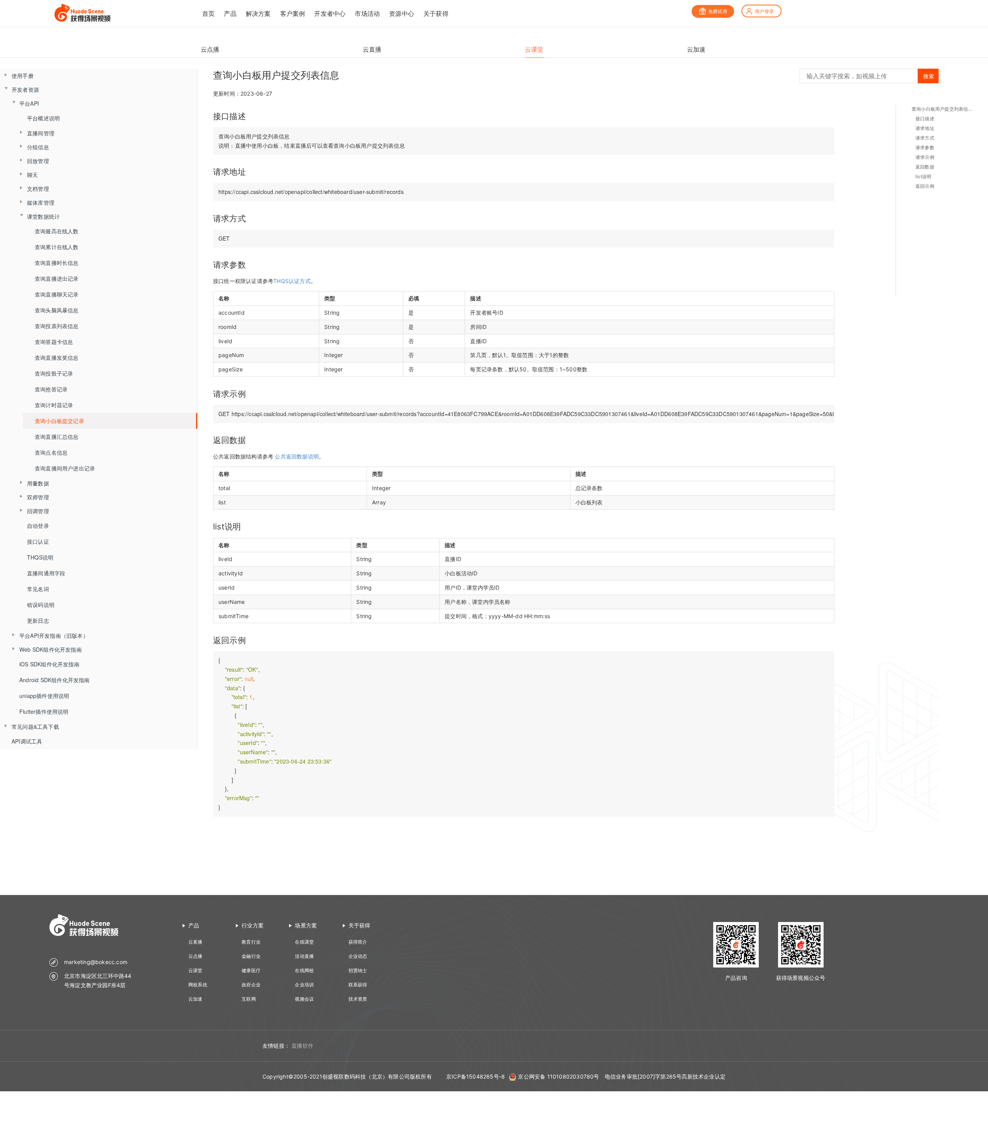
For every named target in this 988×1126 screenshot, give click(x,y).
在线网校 (304, 970)
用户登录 (764, 11)
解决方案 (258, 13)
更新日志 (38, 620)
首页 (208, 13)
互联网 (249, 999)
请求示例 (924, 157)
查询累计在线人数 (57, 247)
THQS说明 (40, 557)
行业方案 (253, 925)
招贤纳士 (358, 970)
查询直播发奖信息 (57, 357)
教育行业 (251, 942)
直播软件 (302, 1045)
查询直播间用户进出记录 (65, 468)
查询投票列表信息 (57, 326)
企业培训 (304, 985)
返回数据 (924, 167)
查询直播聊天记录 (57, 294)
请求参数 (924, 147)
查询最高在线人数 (57, 231)
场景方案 (306, 925)
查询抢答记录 (51, 389)
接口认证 (38, 541)
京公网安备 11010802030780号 (558, 1076)
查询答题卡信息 (54, 342)
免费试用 (717, 11)
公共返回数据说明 (297, 456)
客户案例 (292, 13)
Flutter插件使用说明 (44, 711)
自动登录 (38, 525)
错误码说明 (40, 605)
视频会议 (304, 999)
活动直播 (304, 956)
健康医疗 (251, 970)
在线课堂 (304, 942)
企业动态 (358, 956)
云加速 (195, 999)
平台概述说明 (43, 118)
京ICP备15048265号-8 (475, 1076)
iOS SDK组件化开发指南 (49, 664)
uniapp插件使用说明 (44, 696)
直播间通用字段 (46, 573)
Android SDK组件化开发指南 (54, 680)
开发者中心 (329, 13)
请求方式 (924, 138)
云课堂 (195, 970)
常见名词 (38, 589)
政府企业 (251, 985)
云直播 (195, 942)
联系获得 (358, 985)
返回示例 (924, 186)
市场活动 (367, 13)
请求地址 (924, 128)
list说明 (923, 176)
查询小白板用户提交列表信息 (942, 109)
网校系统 (197, 985)
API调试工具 (27, 741)
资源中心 (401, 13)
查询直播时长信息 (57, 262)
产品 (230, 13)
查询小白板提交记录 (59, 421)
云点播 (195, 956)
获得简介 (358, 942)
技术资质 (358, 999)
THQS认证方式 (292, 281)
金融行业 (251, 956)
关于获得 (435, 13)
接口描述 (924, 118)
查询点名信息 (51, 452)
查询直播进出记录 (57, 278)
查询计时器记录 (54, 405)
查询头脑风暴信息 (57, 310)
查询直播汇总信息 (57, 436)
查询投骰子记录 (54, 373)
